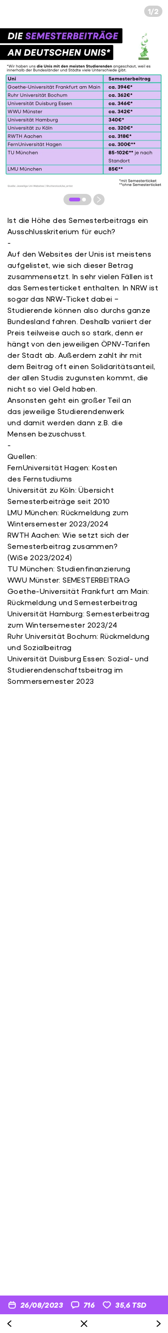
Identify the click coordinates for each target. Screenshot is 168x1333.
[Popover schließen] (84, 1323)
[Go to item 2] (84, 199)
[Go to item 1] (74, 199)
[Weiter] (158, 1323)
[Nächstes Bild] (99, 199)
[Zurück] (9, 1323)
